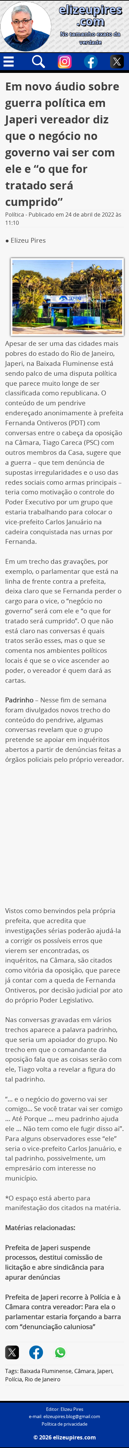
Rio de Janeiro (43, 1379)
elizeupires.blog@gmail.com (71, 1416)
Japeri (104, 1371)
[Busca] (38, 61)
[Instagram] (65, 61)
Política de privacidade (64, 1424)
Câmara (84, 1371)
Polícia (13, 1379)
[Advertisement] (64, 838)
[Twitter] (117, 61)
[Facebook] (91, 61)
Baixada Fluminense (46, 1371)
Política (14, 214)
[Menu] (12, 61)
